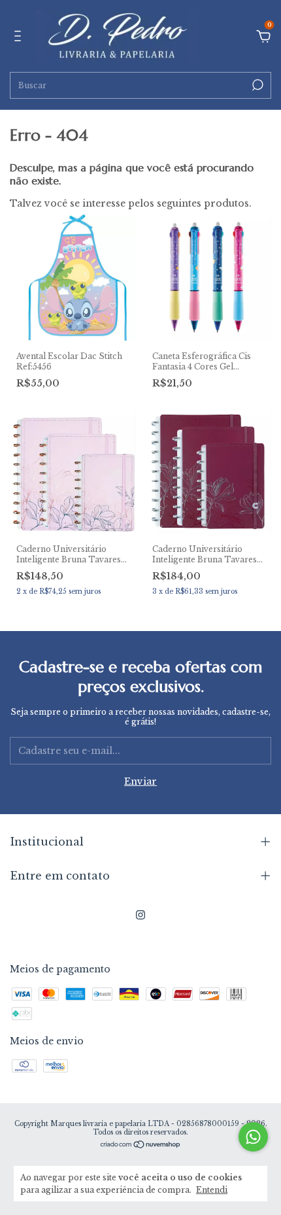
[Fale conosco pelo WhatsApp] (253, 1137)
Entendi (211, 1190)
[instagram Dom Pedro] (140, 915)
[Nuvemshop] (141, 1146)
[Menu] (20, 38)
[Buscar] (256, 85)
